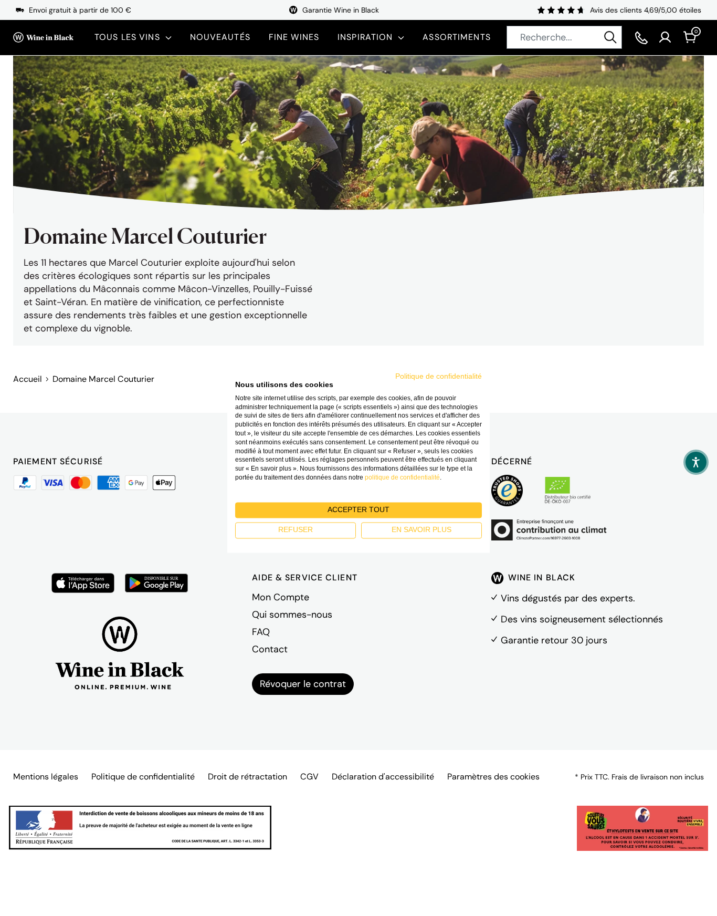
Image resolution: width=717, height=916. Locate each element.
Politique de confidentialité (143, 776)
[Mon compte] (665, 37)
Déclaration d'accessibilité (383, 776)
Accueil (27, 378)
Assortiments (456, 37)
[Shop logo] (43, 37)
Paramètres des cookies (493, 776)
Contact (270, 649)
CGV (309, 776)
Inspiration (365, 37)
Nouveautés (220, 37)
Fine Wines (294, 37)
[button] (696, 462)
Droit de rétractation (247, 776)
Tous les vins (127, 37)
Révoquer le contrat (303, 684)
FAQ (261, 632)
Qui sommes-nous (292, 614)
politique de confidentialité (402, 477)
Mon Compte (280, 597)
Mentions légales (45, 776)
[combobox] (564, 37)
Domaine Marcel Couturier (103, 378)
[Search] (610, 37)
